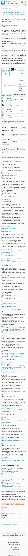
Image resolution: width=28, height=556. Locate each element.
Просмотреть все (5, 161)
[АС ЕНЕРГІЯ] (3, 2)
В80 (5, 74)
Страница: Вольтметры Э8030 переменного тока (13, 261)
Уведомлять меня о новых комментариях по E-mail (12, 517)
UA (26, 4)
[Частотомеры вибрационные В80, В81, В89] (11, 26)
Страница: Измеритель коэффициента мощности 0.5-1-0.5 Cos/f (10, 471)
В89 (22, 73)
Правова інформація (14, 553)
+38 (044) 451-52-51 (14, 542)
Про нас (14, 552)
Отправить (4, 515)
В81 (15, 69)
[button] (22, 1)
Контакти (19, 552)
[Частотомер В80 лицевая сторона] (9, 85)
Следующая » (17, 161)
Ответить (9, 173)
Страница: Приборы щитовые (8, 228)
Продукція (8, 552)
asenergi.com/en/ (15, 549)
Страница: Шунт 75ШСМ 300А (8, 175)
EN (24, 4)
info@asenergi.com (12, 1)
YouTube (15, 547)
